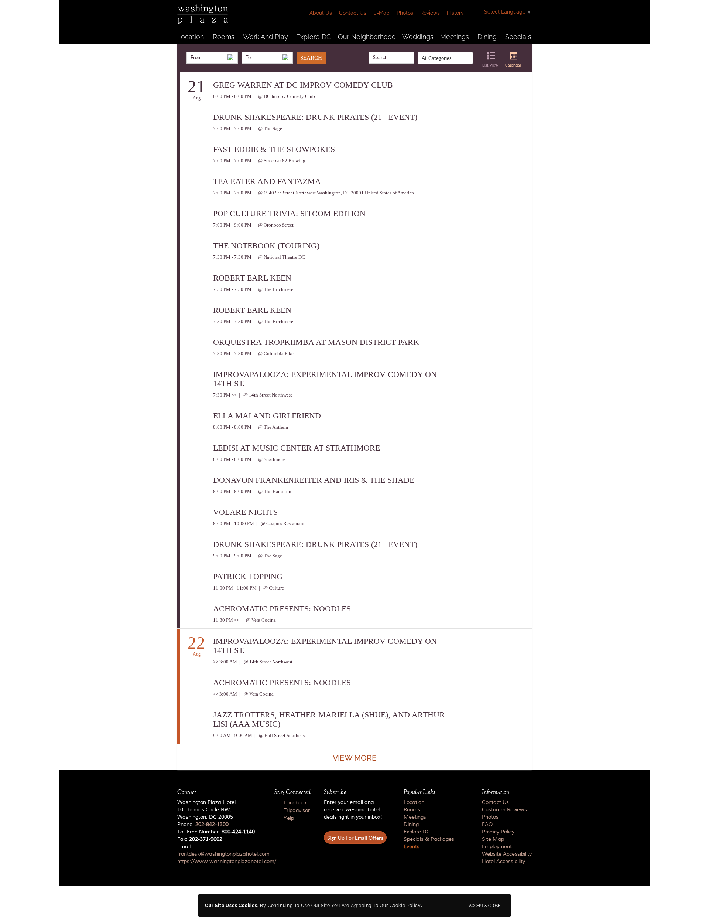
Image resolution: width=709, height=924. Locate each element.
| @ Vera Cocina (258, 620)
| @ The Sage (267, 128)
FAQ (487, 824)
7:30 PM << (225, 395)
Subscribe (335, 792)
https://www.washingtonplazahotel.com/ (226, 861)
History (455, 13)
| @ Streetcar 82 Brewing (279, 160)
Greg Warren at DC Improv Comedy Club (303, 84)
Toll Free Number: (216, 832)
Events (411, 846)
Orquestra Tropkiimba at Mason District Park (316, 342)
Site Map (493, 839)
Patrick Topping (247, 576)
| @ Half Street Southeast (279, 735)
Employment (497, 846)
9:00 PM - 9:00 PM (232, 555)
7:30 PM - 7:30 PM (232, 257)
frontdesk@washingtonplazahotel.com (223, 854)
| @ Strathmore (269, 459)
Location (190, 37)
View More (355, 757)
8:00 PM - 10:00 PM (233, 523)
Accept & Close (484, 905)
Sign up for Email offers (355, 838)
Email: (219, 854)
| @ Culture (271, 588)
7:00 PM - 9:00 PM (232, 225)
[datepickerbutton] (230, 57)
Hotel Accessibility (503, 861)
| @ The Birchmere (273, 289)
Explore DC (313, 37)
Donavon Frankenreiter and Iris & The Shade (313, 480)
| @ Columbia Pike (273, 353)
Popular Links (419, 792)
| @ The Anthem (270, 427)
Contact (186, 792)
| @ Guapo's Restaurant (280, 523)
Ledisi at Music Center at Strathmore (296, 447)
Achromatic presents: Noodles (282, 608)
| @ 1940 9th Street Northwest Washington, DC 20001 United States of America (333, 193)
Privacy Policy (498, 832)
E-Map (381, 13)
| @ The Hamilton (272, 491)
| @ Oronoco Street (273, 225)
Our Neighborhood (367, 37)
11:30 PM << (226, 620)
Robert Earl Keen (252, 277)
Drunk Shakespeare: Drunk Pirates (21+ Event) (315, 117)
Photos (405, 13)
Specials (518, 37)
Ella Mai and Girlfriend (267, 415)
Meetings (454, 37)
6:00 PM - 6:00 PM (232, 96)
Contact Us (352, 13)
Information (495, 792)
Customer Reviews (504, 809)
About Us (320, 13)
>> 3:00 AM (225, 662)
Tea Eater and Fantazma (267, 181)
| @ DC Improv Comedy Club (284, 96)
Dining (487, 37)
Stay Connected (292, 792)
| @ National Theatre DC (279, 257)
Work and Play (265, 37)
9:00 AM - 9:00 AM (232, 735)
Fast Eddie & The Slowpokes (274, 149)
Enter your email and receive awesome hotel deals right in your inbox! (353, 810)
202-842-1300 (212, 824)
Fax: (199, 839)
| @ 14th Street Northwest (265, 395)
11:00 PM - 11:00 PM (235, 588)
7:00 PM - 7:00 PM (232, 128)
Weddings (418, 37)
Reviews (430, 13)
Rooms (223, 37)
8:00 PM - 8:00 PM (232, 427)
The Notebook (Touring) (266, 245)
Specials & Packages (429, 839)
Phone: (203, 824)
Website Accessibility (507, 854)
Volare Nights (245, 512)
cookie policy (405, 905)
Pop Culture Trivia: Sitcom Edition (289, 213)
